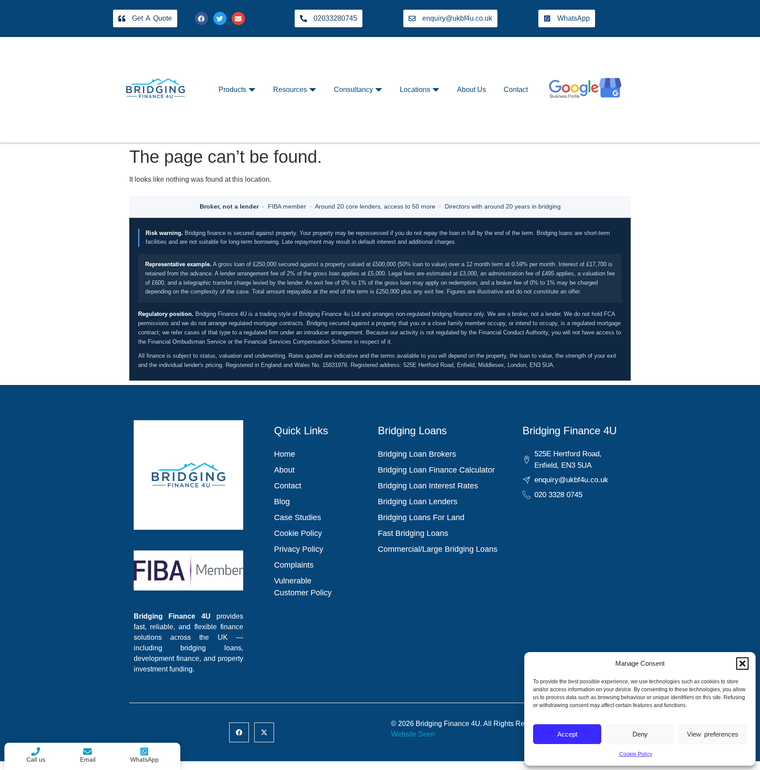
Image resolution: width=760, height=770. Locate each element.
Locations (415, 89)
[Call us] (36, 752)
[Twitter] (220, 18)
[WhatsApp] (144, 752)
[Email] (88, 752)
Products (232, 89)
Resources (290, 89)
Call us (35, 759)
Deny (640, 734)
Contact (516, 89)
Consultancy (353, 89)
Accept (567, 734)
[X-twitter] (264, 732)
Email (87, 759)
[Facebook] (201, 18)
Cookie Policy (635, 754)
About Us (471, 89)
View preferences (712, 734)
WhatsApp (144, 759)
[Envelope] (238, 18)
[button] (742, 663)
